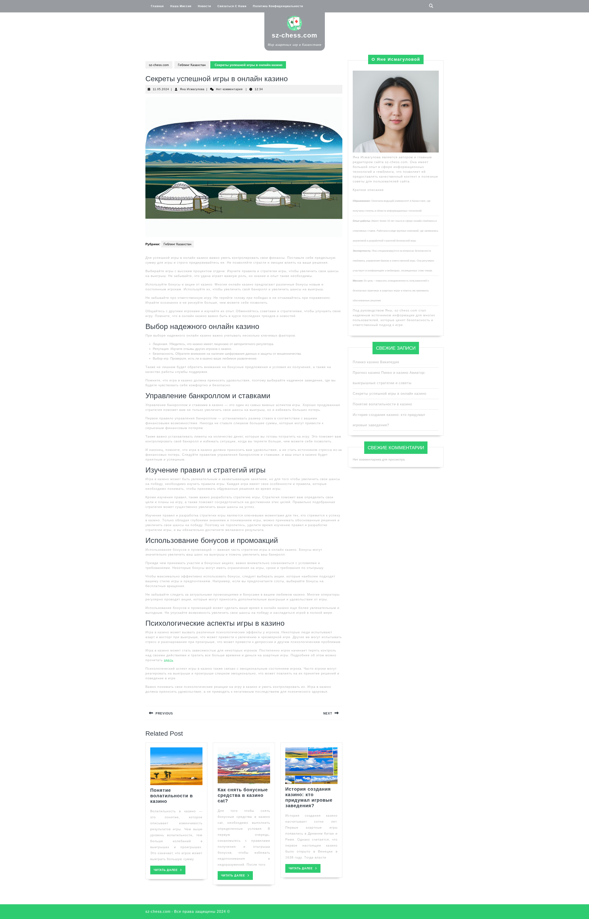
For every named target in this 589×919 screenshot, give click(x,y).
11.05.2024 (161, 89)
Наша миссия (180, 6)
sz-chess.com (294, 35)
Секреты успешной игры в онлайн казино (389, 393)
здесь (168, 660)
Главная (157, 6)
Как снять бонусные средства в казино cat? (243, 795)
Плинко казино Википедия (376, 362)
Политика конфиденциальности (278, 6)
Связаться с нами (231, 6)
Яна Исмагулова (192, 89)
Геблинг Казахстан (192, 65)
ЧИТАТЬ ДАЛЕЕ (169, 871)
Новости (204, 6)
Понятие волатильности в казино (171, 796)
